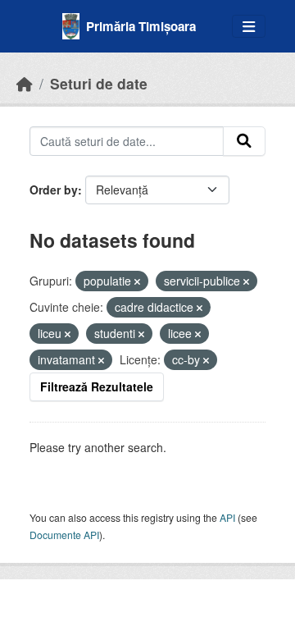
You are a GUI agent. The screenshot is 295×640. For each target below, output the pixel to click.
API (227, 517)
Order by (54, 189)
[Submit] (244, 141)
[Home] (24, 83)
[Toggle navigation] (249, 27)
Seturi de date (99, 83)
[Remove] (137, 281)
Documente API (64, 535)
